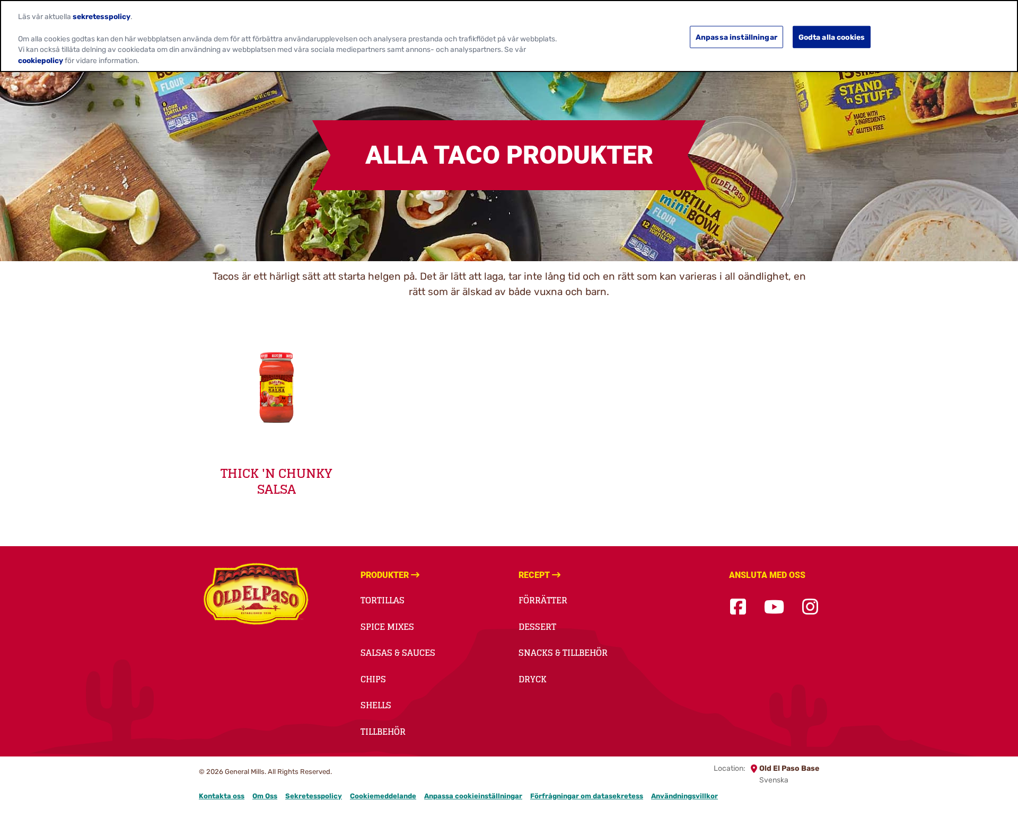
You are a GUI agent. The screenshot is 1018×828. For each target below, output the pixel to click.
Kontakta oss (221, 796)
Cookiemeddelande (383, 796)
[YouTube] (774, 607)
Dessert (537, 626)
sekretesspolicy (101, 16)
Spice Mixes (387, 626)
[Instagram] (810, 607)
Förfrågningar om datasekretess (586, 796)
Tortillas (383, 600)
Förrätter (543, 600)
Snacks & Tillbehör (563, 652)
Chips (373, 679)
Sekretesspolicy (313, 796)
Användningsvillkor (684, 796)
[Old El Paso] (256, 595)
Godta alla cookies (831, 36)
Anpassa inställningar (736, 36)
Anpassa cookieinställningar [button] (473, 796)
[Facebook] (738, 607)
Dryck (533, 679)
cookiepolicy (40, 60)
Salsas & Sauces (398, 652)
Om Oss (264, 796)
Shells (376, 705)
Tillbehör (383, 731)
